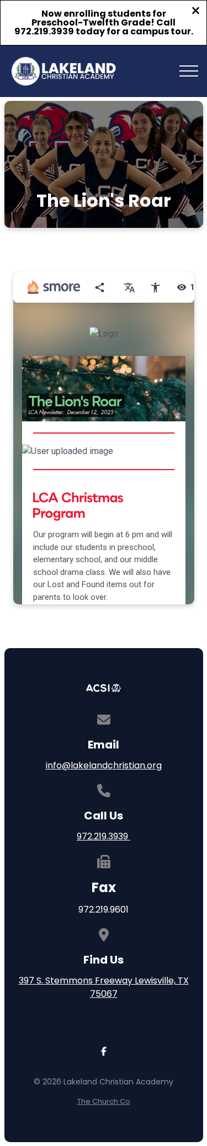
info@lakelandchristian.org (104, 765)
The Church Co (103, 1101)
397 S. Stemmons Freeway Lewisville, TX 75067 (104, 987)
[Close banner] (195, 12)
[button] (188, 71)
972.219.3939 (103, 836)
